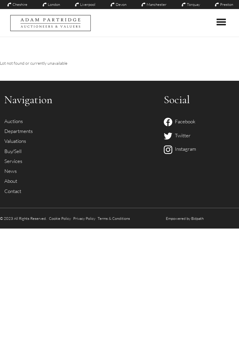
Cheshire (20, 4)
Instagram (184, 149)
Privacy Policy (84, 218)
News (10, 171)
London (54, 4)
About (10, 181)
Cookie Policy (60, 218)
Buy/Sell (13, 151)
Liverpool (87, 4)
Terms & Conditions (114, 218)
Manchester (156, 4)
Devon (121, 4)
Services (13, 161)
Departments (18, 131)
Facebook (183, 121)
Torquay (193, 4)
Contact (12, 191)
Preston (226, 4)
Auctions (13, 121)
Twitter (181, 135)
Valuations (15, 141)
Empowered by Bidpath (185, 218)
